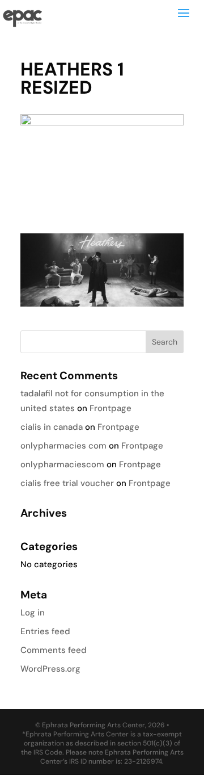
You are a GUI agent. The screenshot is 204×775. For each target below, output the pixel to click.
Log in (32, 612)
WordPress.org (50, 669)
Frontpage (110, 408)
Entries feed (45, 631)
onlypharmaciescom (62, 464)
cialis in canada (51, 427)
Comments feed (53, 650)
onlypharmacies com (63, 445)
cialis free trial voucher (67, 483)
